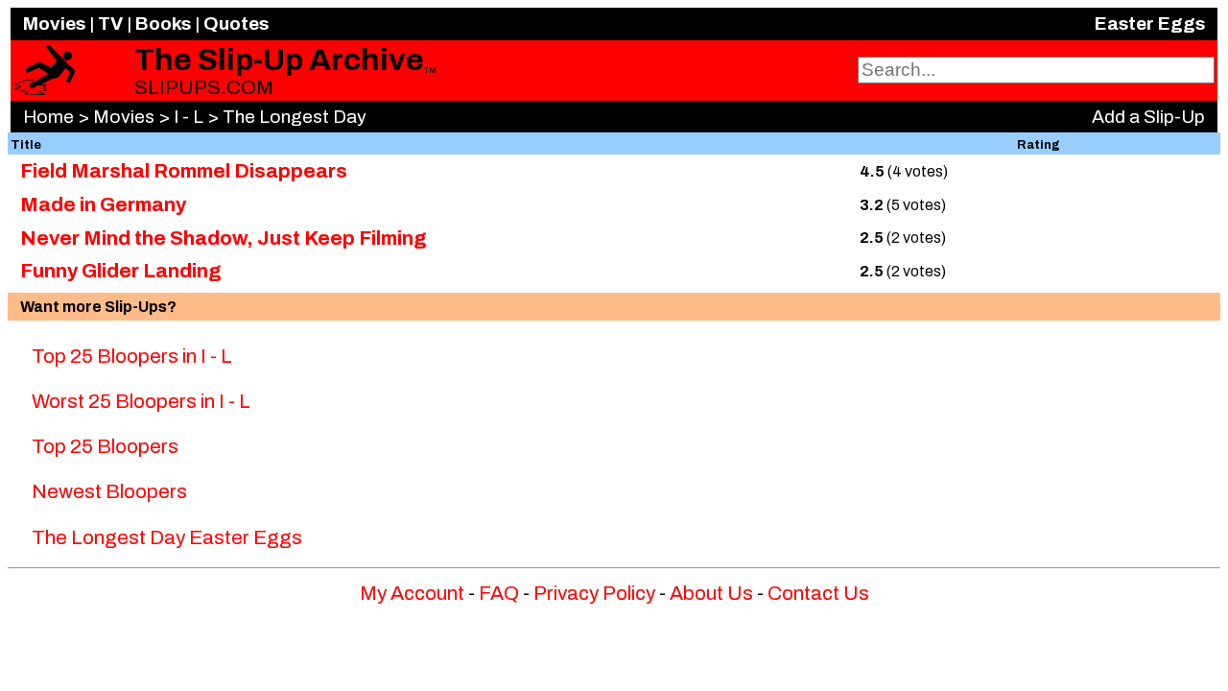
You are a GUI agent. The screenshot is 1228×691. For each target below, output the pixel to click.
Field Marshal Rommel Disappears (183, 170)
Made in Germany (103, 204)
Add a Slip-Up (1148, 117)
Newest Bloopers (109, 491)
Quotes (236, 23)
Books (163, 23)
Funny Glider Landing (121, 270)
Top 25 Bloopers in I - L (132, 356)
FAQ (499, 593)
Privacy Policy (594, 593)
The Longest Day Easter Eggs (167, 537)
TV (110, 23)
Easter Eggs (1150, 23)
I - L (188, 117)
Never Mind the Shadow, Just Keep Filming (223, 238)
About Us (711, 593)
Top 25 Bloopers (105, 446)
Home (48, 117)
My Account (412, 593)
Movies (54, 23)
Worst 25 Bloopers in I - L (141, 401)
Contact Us (818, 593)
